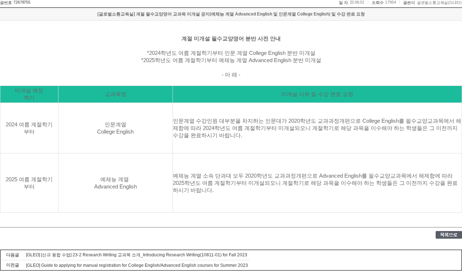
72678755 (21, 2)
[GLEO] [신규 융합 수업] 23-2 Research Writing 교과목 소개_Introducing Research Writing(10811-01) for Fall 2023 (136, 254)
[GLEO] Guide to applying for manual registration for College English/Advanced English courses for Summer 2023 (137, 265)
